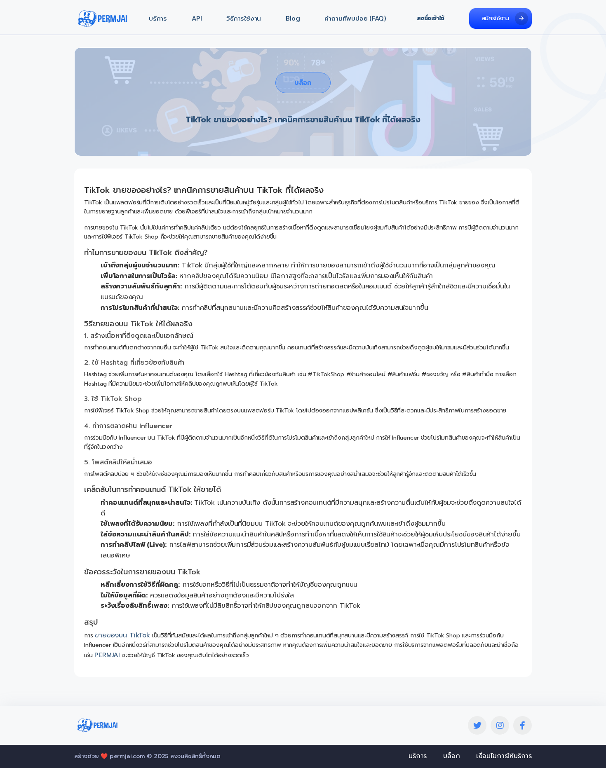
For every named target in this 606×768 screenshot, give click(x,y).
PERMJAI (107, 655)
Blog (293, 19)
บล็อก (302, 83)
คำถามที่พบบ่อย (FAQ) (355, 19)
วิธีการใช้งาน (243, 19)
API (197, 19)
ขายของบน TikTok (122, 635)
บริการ (158, 19)
